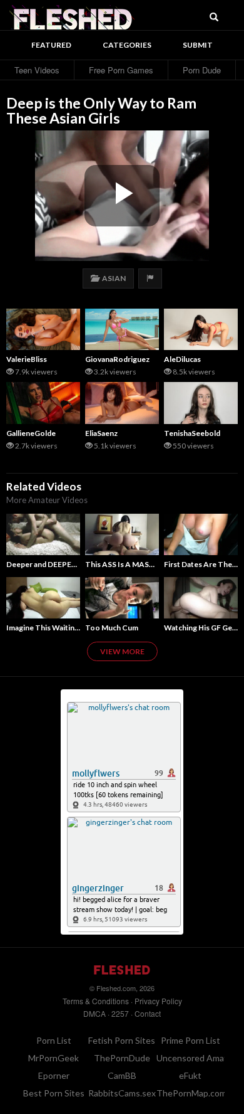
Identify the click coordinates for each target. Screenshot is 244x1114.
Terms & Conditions (96, 1000)
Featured (51, 45)
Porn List (53, 1040)
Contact (148, 1013)
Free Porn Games (121, 70)
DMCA (94, 1013)
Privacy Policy (158, 1000)
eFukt (190, 1075)
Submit (198, 45)
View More (122, 651)
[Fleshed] (72, 15)
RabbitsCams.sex (122, 1093)
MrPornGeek (53, 1058)
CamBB (122, 1075)
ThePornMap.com (191, 1093)
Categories (127, 45)
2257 (120, 1013)
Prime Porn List (190, 1040)
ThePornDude (122, 1058)
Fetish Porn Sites (121, 1040)
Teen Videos (36, 70)
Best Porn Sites (53, 1093)
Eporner (53, 1075)
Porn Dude (202, 70)
